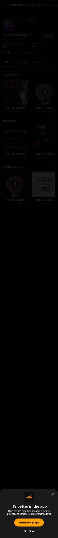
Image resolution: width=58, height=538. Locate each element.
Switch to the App (29, 522)
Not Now (29, 531)
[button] (29, 269)
